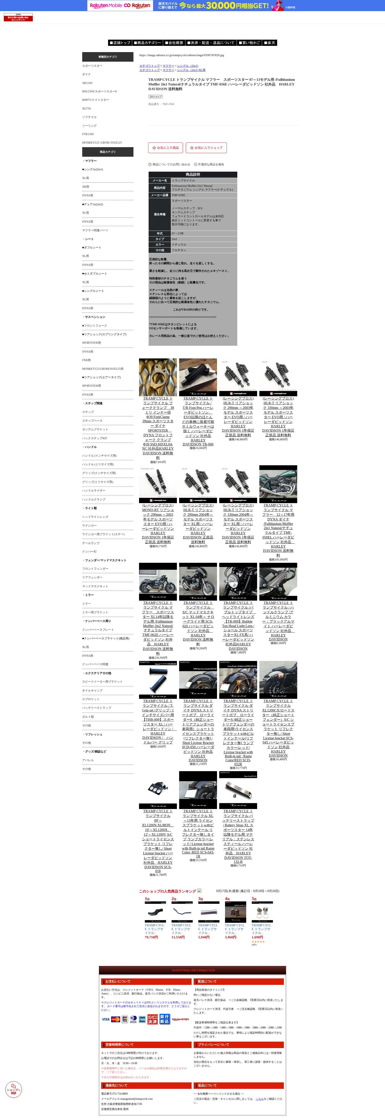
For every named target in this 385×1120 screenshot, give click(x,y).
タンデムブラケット (95, 429)
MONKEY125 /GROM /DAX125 (102, 142)
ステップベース (92, 420)
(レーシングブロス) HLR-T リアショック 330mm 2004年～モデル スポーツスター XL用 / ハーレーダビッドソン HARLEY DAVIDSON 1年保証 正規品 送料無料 (238, 523)
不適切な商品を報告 (211, 164)
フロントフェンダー (95, 568)
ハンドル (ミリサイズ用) (98, 464)
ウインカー (89, 525)
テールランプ (91, 543)
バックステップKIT (94, 438)
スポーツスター (92, 65)
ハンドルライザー (93, 490)
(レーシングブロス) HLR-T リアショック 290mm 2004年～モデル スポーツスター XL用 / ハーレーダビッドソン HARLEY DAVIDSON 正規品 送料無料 (198, 523)
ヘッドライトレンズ (95, 516)
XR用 (85, 186)
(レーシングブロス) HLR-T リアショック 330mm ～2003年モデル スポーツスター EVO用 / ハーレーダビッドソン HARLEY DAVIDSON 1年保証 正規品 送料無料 (278, 416)
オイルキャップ (92, 690)
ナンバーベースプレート (98, 629)
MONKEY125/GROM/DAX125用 (102, 368)
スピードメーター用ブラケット (102, 681)
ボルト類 (88, 716)
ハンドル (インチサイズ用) (99, 455)
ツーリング (89, 125)
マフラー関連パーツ (95, 230)
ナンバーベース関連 (95, 664)
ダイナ (86, 74)
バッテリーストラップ (96, 707)
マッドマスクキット (95, 586)
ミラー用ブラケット (95, 612)
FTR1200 (88, 134)
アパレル (88, 760)
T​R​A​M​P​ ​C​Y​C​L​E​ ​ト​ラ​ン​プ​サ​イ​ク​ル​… (154, 929)
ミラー (86, 603)
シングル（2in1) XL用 (191, 70)
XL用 (85, 178)
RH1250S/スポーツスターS (99, 91)
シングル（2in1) (187, 65)
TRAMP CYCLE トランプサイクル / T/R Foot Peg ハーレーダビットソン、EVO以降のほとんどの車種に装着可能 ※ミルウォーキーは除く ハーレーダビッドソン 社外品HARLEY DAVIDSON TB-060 (198, 421)
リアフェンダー (92, 577)
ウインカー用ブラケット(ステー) (103, 534)
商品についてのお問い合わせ (171, 164)
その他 (86, 725)
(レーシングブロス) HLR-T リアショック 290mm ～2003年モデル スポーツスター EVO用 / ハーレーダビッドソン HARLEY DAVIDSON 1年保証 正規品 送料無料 (238, 416)
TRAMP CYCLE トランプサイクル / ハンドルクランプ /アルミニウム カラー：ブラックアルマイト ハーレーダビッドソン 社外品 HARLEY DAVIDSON (278, 621)
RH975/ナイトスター (95, 100)
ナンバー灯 (89, 551)
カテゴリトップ (149, 65)
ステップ (88, 412)
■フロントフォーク (94, 325)
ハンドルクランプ (93, 499)
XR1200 (87, 83)
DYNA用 (87, 195)
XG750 (86, 108)
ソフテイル (89, 117)
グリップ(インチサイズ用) (99, 473)
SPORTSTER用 (91, 342)
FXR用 (86, 360)
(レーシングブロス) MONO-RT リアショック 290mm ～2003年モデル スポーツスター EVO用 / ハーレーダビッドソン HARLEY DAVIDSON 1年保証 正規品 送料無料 (158, 523)
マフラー (168, 65)
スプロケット (91, 699)
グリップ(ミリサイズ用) (97, 482)
